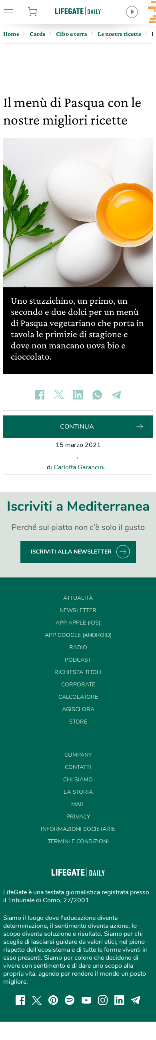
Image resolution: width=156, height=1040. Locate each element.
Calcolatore (78, 697)
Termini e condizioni (78, 841)
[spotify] (69, 1000)
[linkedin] (119, 1000)
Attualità (78, 598)
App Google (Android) (78, 635)
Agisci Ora (78, 709)
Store (42, 12)
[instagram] (103, 1000)
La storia (78, 792)
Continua (77, 426)
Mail (78, 804)
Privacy (78, 817)
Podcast (78, 660)
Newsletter (78, 610)
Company (78, 755)
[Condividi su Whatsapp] (97, 394)
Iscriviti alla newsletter (71, 552)
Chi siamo (78, 779)
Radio (78, 647)
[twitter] (37, 1000)
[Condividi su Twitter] (59, 394)
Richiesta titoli (78, 672)
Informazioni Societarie (78, 829)
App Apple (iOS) (78, 623)
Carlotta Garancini (79, 467)
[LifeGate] (78, 11)
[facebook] (20, 1000)
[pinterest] (53, 1000)
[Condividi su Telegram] (116, 394)
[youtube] (86, 1000)
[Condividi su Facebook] (39, 394)
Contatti (78, 767)
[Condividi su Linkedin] (78, 394)
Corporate (78, 684)
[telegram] (135, 1000)
